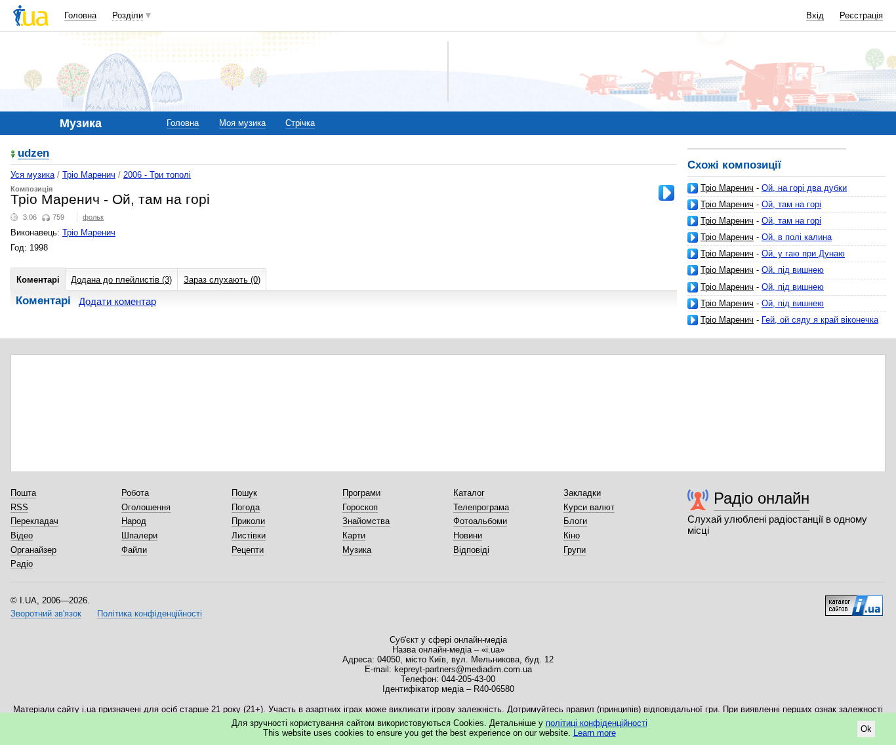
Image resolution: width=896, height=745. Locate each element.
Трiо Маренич (88, 175)
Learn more (594, 733)
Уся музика (32, 175)
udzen (33, 153)
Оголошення (146, 507)
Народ (133, 521)
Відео (21, 535)
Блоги (575, 521)
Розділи (127, 15)
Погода (246, 507)
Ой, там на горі (791, 204)
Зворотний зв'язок (45, 613)
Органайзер (33, 550)
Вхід (815, 15)
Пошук (244, 493)
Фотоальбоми (480, 521)
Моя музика (242, 123)
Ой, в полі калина (797, 237)
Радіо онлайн (761, 498)
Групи (574, 550)
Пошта (23, 493)
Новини (467, 535)
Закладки (582, 493)
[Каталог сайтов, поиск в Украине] (854, 600)
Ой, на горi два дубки (804, 188)
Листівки (249, 535)
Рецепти (248, 550)
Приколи (248, 521)
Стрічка (300, 123)
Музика (356, 550)
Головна (80, 15)
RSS (19, 507)
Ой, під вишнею (793, 270)
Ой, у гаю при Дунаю (803, 253)
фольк (93, 217)
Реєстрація (861, 15)
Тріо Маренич (727, 188)
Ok (866, 729)
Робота (135, 493)
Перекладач (34, 521)
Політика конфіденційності (149, 613)
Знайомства (366, 521)
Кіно (571, 535)
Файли (134, 550)
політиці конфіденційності (596, 723)
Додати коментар (117, 301)
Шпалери (139, 535)
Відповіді (471, 550)
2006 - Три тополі (157, 175)
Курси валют (589, 507)
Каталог (469, 493)
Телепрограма (481, 507)
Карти (353, 535)
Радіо (21, 564)
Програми (361, 493)
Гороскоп (360, 507)
